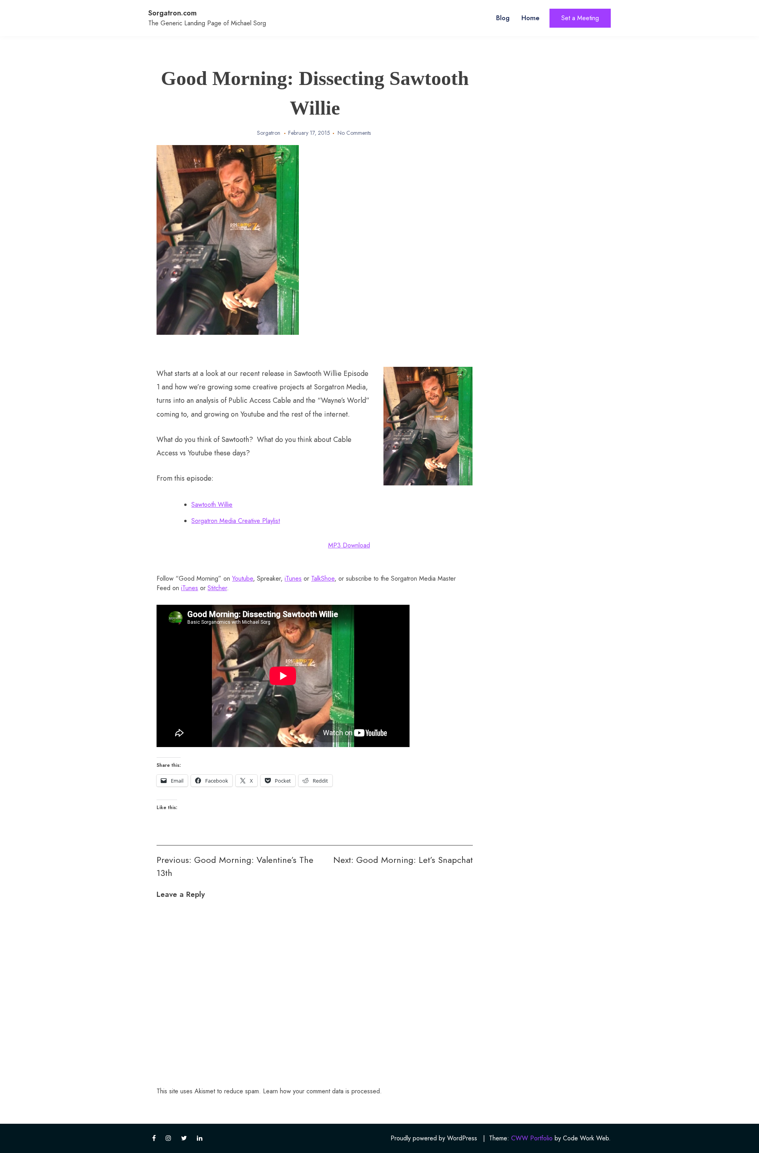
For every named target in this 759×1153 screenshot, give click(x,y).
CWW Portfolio (532, 1138)
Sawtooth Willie (211, 504)
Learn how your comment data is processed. (322, 1091)
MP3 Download (349, 545)
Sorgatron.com (172, 13)
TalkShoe (322, 578)
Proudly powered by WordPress (434, 1138)
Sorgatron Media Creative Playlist (235, 520)
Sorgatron (268, 133)
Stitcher (217, 588)
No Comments (354, 133)
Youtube (242, 578)
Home (530, 18)
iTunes (293, 578)
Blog (503, 18)
